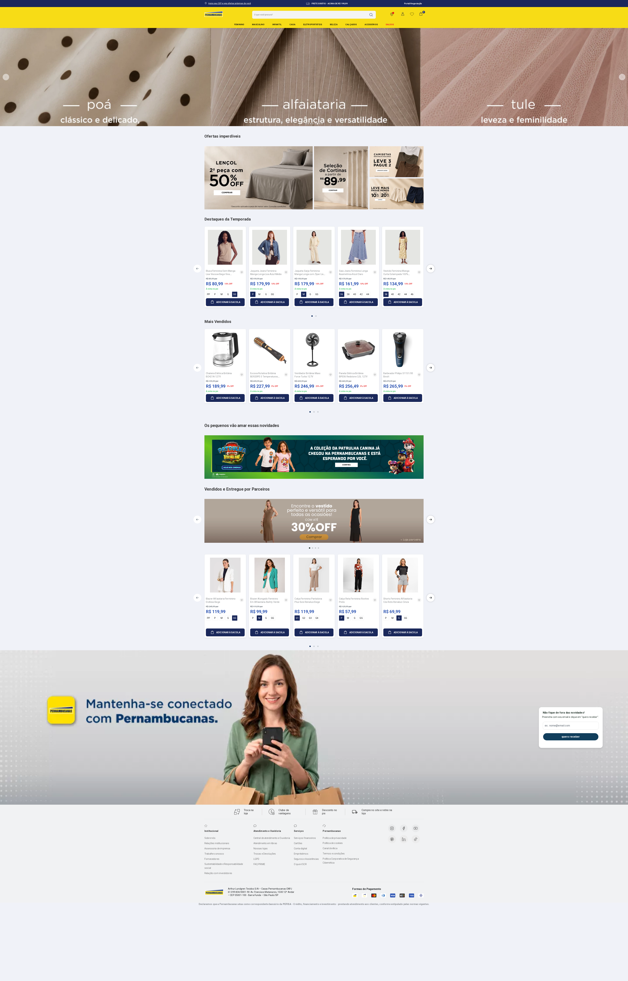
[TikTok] (416, 839)
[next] (431, 269)
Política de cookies (333, 843)
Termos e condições (334, 853)
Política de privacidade (334, 838)
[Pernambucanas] (213, 14)
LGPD (256, 859)
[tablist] (314, 314)
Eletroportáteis (312, 24)
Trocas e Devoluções (264, 853)
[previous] (197, 269)
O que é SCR (300, 864)
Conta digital (300, 848)
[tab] (306, 123)
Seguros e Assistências (306, 859)
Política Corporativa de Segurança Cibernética (341, 860)
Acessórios (371, 24)
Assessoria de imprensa (217, 848)
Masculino (258, 24)
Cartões (298, 843)
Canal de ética (330, 848)
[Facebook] (404, 828)
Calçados (351, 24)
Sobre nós (209, 838)
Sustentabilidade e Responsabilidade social (223, 866)
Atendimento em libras (265, 843)
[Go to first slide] (622, 77)
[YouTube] (415, 828)
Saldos (390, 24)
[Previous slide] (6, 77)
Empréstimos (301, 853)
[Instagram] (392, 828)
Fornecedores (211, 859)
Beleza (334, 24)
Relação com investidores (218, 873)
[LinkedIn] (404, 839)
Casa (292, 24)
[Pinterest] (392, 839)
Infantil (277, 24)
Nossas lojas (260, 848)
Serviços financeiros (305, 838)
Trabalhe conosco (214, 853)
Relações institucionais (216, 843)
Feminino (239, 24)
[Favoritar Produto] (242, 272)
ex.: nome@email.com (557, 725)
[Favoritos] (412, 14)
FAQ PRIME (259, 864)
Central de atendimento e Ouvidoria (271, 838)
